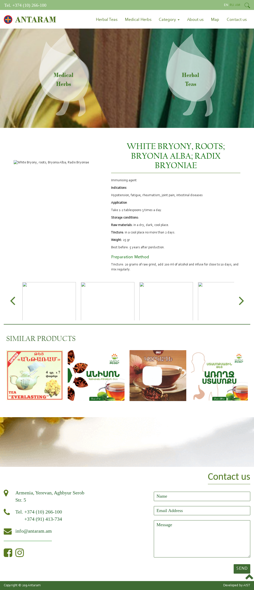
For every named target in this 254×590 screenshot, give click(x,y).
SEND (242, 568)
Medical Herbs (138, 20)
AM (237, 5)
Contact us (237, 20)
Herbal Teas (106, 20)
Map (215, 20)
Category (168, 20)
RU (232, 5)
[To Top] (249, 577)
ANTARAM (35, 19)
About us (195, 20)
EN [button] (226, 5)
